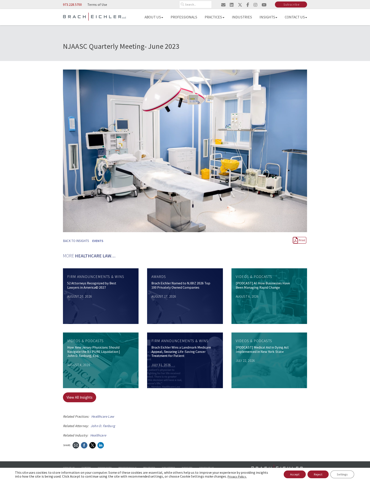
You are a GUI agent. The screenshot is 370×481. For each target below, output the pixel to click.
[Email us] (223, 4)
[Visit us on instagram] (255, 4)
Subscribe (291, 4)
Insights (267, 17)
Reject (318, 474)
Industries (242, 17)
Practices (213, 17)
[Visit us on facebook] (247, 4)
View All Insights (79, 397)
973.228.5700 (72, 4)
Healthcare (98, 435)
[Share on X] (92, 445)
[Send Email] (76, 445)
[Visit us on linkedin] (232, 4)
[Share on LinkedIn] (100, 445)
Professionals (184, 17)
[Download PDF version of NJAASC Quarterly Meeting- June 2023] (299, 243)
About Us (153, 17)
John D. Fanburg (103, 426)
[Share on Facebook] (84, 445)
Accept (294, 474)
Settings (342, 474)
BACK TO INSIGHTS (76, 241)
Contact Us (295, 17)
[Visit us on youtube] (264, 4)
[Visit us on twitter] (240, 4)
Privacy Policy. (237, 476)
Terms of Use (97, 4)
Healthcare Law (102, 416)
